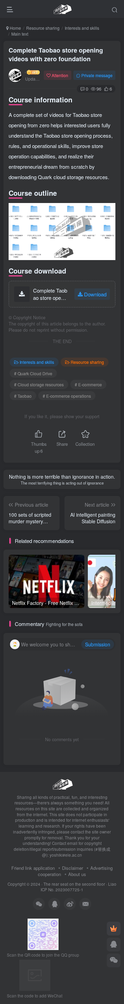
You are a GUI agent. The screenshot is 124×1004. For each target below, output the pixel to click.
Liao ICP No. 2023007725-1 (78, 887)
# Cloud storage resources (39, 384)
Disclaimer (72, 868)
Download (95, 294)
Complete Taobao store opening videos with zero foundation (56, 54)
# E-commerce (88, 384)
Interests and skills (82, 28)
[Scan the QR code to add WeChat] (114, 960)
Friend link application (33, 868)
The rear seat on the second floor (74, 884)
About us (77, 874)
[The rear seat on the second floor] (62, 783)
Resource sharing (43, 28)
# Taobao (23, 396)
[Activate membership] (114, 929)
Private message (97, 75)
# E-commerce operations (67, 396)
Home (15, 28)
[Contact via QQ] (114, 944)
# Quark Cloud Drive (33, 373)
